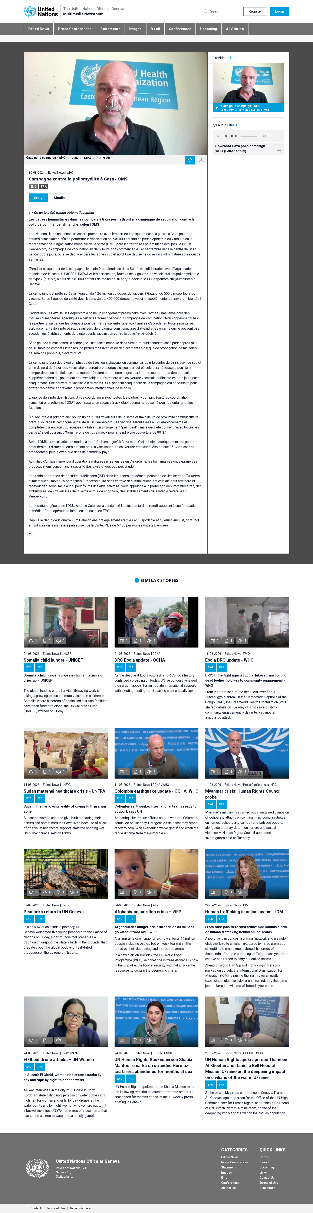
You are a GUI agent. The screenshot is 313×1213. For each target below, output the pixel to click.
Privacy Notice (80, 1208)
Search (265, 1162)
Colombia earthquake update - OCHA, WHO (156, 791)
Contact (35, 1208)
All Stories (235, 29)
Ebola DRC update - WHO (229, 660)
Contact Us (267, 1177)
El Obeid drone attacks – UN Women (59, 1059)
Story (38, 198)
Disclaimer (267, 1188)
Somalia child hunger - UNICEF (53, 660)
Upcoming (208, 29)
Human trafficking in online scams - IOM (244, 911)
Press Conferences (75, 29)
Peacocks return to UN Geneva (54, 911)
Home (264, 1157)
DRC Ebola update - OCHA (140, 660)
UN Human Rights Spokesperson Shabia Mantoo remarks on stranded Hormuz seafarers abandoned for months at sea (153, 1065)
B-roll (155, 29)
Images (135, 29)
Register (255, 11)
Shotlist (60, 198)
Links (263, 1172)
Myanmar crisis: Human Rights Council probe (242, 794)
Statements (110, 29)
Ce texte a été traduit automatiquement (64, 213)
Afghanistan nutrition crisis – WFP (148, 911)
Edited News (38, 29)
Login (279, 11)
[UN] (41, 11)
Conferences (180, 29)
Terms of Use (269, 1182)
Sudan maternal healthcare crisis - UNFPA (64, 791)
